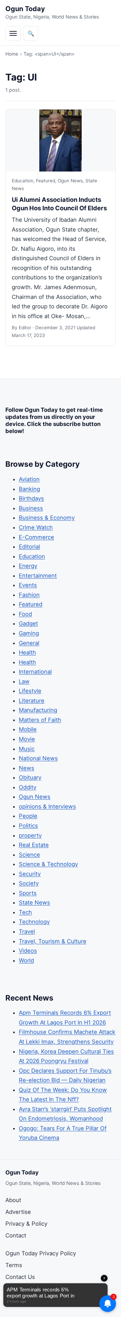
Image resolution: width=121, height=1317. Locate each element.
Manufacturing (38, 710)
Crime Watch (36, 527)
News (26, 768)
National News (38, 758)
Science (29, 854)
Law (24, 681)
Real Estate (34, 844)
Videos (28, 950)
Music (27, 748)
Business (31, 508)
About (13, 1200)
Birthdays (31, 498)
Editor (25, 327)
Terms (13, 1265)
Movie (27, 739)
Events (28, 585)
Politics (28, 825)
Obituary (30, 777)
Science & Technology (48, 864)
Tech (25, 912)
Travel (27, 931)
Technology (34, 921)
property (30, 835)
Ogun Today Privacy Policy (40, 1253)
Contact (15, 1235)
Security (30, 873)
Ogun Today (25, 9)
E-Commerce (36, 537)
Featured (45, 180)
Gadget (28, 623)
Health (27, 652)
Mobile (28, 729)
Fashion (29, 594)
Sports (28, 893)
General (29, 643)
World (26, 960)
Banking (29, 489)
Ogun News (70, 180)
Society (29, 883)
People (28, 816)
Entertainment (38, 575)
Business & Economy (47, 517)
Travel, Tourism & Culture (52, 941)
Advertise (18, 1211)
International (35, 671)
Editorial (29, 546)
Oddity (27, 787)
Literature (31, 700)
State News (34, 902)
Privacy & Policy (26, 1223)
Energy (28, 565)
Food (25, 614)
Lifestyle (30, 690)
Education (22, 180)
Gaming (29, 633)
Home (11, 54)
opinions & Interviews (47, 806)
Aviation (29, 479)
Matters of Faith (40, 719)
